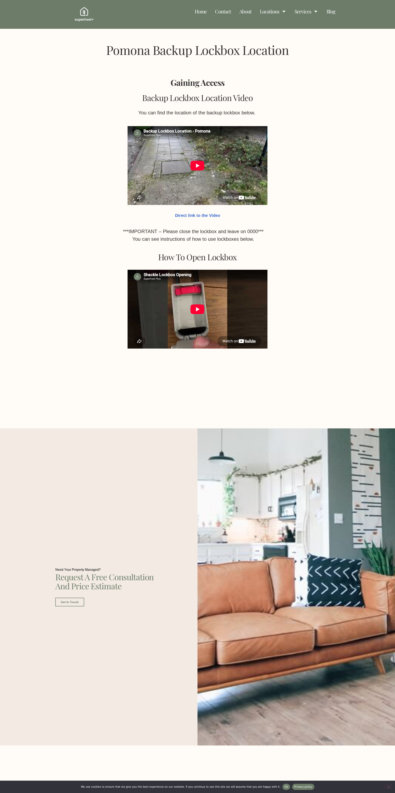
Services (303, 11)
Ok (286, 786)
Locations (269, 11)
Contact (223, 11)
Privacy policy (303, 786)
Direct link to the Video (197, 215)
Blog (330, 11)
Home (201, 11)
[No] (388, 786)
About (245, 11)
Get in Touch (70, 602)
